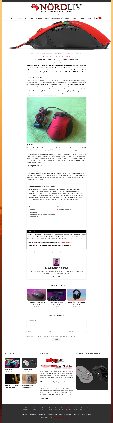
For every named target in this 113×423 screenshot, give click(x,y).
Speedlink (69, 242)
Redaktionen (13, 1)
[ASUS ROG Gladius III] (56, 295)
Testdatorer (21, 1)
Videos (89, 18)
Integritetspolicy (61, 1)
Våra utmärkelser (30, 1)
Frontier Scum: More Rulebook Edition (27, 386)
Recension (37, 252)
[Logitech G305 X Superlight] (36, 295)
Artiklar (74, 18)
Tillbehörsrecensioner (47, 53)
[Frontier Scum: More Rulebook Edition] (29, 379)
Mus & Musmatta (58, 53)
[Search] (94, 18)
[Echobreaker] (12, 363)
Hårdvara (39, 18)
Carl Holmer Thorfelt (45, 62)
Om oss (6, 1)
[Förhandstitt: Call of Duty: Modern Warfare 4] (12, 379)
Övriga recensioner (56, 18)
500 (34, 242)
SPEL (25, 18)
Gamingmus (30, 252)
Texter (37, 53)
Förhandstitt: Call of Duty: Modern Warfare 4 (12, 386)
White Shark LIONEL (27, 369)
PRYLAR (31, 18)
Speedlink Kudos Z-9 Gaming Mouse (51, 252)
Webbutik (52, 1)
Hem (12, 18)
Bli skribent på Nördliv (43, 1)
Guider (67, 18)
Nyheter (82, 18)
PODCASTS (18, 18)
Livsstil (47, 18)
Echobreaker (8, 369)
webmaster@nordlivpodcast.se (63, 417)
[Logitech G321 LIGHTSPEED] (76, 295)
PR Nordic (62, 242)
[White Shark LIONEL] (29, 363)
